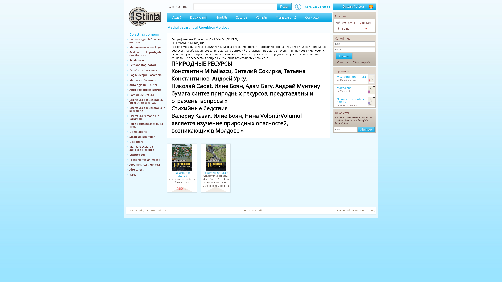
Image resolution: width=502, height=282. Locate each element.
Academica (136, 60)
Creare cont (342, 62)
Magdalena (344, 88)
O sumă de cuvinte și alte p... (351, 100)
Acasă (176, 17)
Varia (132, 174)
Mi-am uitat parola (361, 62)
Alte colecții (137, 169)
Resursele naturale (215, 172)
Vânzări (261, 17)
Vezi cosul (348, 23)
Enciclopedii (137, 154)
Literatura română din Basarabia (144, 117)
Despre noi (198, 17)
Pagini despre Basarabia (145, 75)
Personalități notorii (143, 65)
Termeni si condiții (249, 210)
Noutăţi (221, 17)
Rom (171, 6)
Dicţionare (136, 142)
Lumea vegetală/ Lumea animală (145, 40)
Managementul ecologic (145, 47)
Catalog (241, 17)
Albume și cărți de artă (144, 164)
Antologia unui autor (143, 85)
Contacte (312, 17)
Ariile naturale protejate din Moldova (145, 53)
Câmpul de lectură (141, 95)
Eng (184, 6)
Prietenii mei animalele (144, 160)
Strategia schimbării (142, 137)
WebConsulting (365, 210)
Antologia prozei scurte (145, 90)
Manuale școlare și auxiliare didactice (141, 148)
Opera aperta (138, 132)
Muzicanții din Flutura (351, 76)
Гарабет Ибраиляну (143, 70)
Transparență (286, 17)
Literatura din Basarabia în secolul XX (147, 109)
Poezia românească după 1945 (146, 125)
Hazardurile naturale (182, 174)
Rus (178, 6)
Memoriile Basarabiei (143, 80)
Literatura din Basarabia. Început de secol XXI (146, 101)
